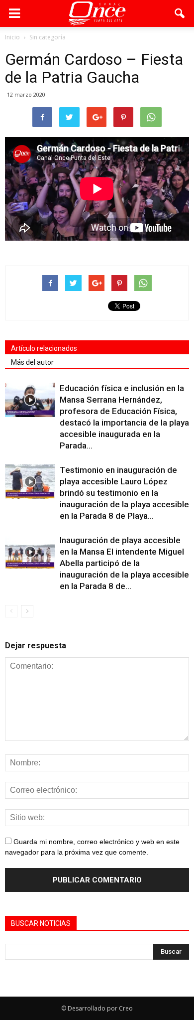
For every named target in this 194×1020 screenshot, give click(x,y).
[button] (180, 13)
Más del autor (32, 362)
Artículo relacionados (44, 348)
